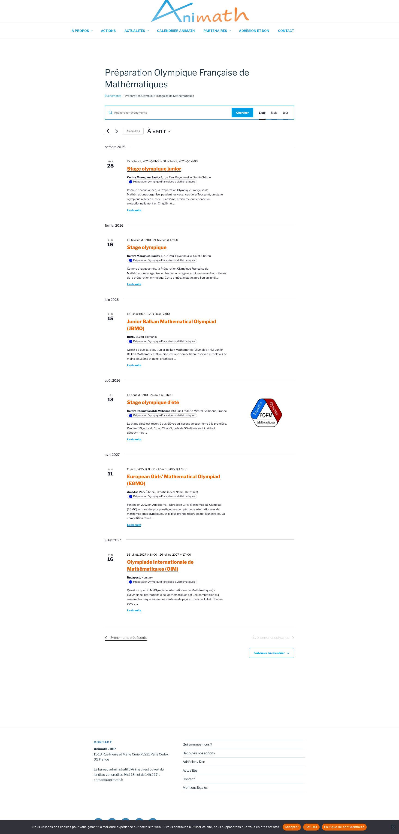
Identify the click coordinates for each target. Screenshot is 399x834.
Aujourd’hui (133, 131)
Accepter (292, 827)
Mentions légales (195, 787)
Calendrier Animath (176, 31)
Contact (286, 31)
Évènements (113, 95)
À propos (80, 31)
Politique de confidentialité (344, 827)
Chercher (242, 112)
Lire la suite (134, 210)
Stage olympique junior (154, 169)
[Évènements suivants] (116, 131)
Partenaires (215, 31)
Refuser (311, 827)
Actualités (134, 31)
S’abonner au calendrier (269, 653)
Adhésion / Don (194, 762)
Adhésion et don (254, 31)
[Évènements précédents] (107, 131)
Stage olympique (146, 247)
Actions (108, 31)
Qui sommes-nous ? (197, 744)
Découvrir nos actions (199, 753)
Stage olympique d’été (153, 402)
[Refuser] (393, 827)
